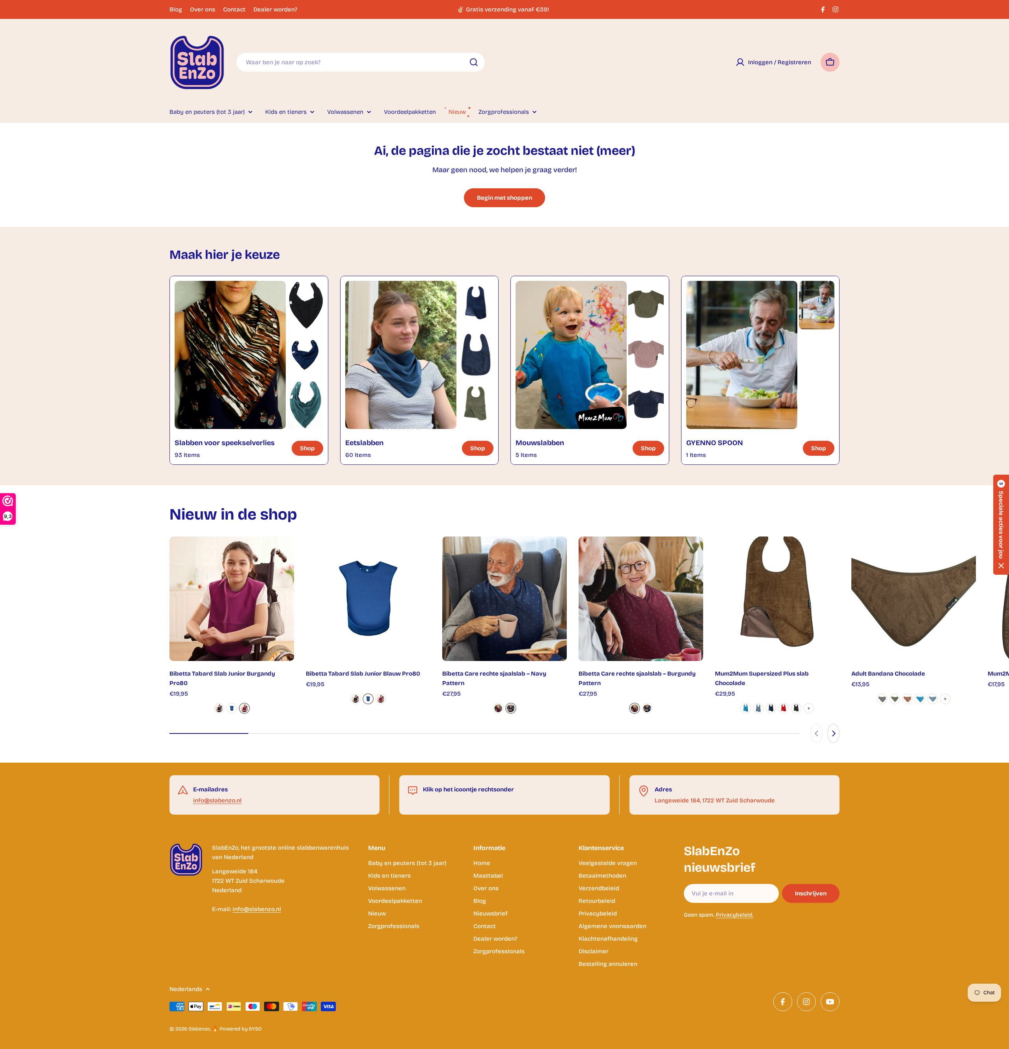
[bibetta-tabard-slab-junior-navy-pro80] (219, 708)
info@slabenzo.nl (217, 800)
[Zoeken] (473, 62)
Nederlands (185, 989)
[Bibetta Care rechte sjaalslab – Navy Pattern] (504, 599)
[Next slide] (833, 733)
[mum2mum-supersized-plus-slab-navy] (770, 708)
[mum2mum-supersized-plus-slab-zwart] (796, 708)
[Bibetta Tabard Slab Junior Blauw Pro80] (368, 599)
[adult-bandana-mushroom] (882, 699)
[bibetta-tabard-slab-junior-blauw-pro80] (231, 708)
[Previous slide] (816, 733)
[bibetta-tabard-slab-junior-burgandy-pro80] (244, 708)
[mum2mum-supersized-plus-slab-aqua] (745, 708)
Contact (234, 9)
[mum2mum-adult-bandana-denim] (932, 699)
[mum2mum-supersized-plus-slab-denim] (758, 708)
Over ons (202, 9)
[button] (1001, 525)
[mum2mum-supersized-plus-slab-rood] (783, 708)
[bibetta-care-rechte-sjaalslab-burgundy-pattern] (498, 708)
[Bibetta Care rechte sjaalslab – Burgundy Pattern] (641, 599)
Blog (175, 9)
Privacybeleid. (735, 915)
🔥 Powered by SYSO (237, 1029)
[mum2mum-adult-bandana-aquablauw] (919, 699)
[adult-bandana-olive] (894, 699)
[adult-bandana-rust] (907, 699)
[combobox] (360, 62)
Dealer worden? (275, 9)
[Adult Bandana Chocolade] (913, 599)
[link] (305, 305)
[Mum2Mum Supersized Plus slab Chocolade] (777, 599)
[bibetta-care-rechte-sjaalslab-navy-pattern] (510, 708)
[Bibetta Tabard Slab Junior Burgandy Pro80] (231, 599)
